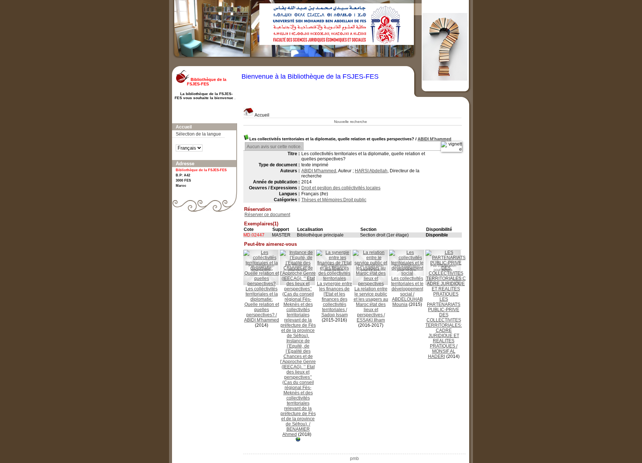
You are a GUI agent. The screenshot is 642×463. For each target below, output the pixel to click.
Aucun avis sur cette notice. (274, 146)
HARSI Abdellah (371, 170)
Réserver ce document (267, 214)
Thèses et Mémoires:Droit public (333, 199)
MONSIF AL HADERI (441, 354)
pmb (354, 458)
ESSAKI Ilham (371, 320)
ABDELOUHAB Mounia (407, 302)
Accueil (261, 115)
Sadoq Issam (334, 314)
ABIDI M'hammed (434, 139)
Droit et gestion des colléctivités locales (340, 187)
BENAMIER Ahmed (296, 432)
